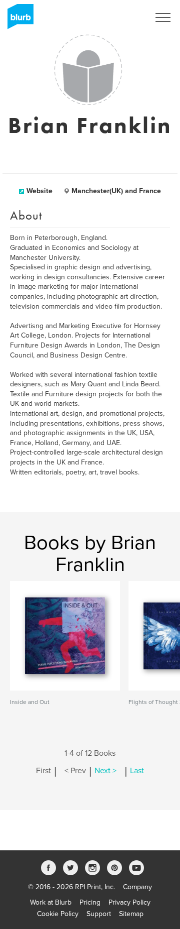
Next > (105, 771)
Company (137, 887)
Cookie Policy (57, 914)
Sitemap (131, 914)
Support (98, 914)
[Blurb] (17, 20)
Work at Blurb (51, 902)
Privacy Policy (129, 902)
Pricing (90, 902)
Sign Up (124, 17)
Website (39, 191)
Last (137, 771)
